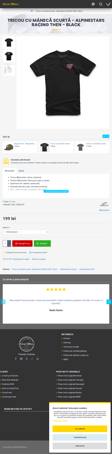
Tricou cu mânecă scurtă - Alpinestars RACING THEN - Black (34, 269)
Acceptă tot (80, 429)
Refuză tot (80, 446)
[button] (104, 136)
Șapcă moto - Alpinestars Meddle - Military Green (25, 144)
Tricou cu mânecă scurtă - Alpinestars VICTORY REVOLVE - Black (61, 144)
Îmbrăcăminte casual (68, 269)
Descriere (9, 171)
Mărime (6, 228)
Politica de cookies (60, 421)
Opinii (21, 171)
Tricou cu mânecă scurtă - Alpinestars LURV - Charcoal (97, 144)
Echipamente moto (87, 269)
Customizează (80, 437)
